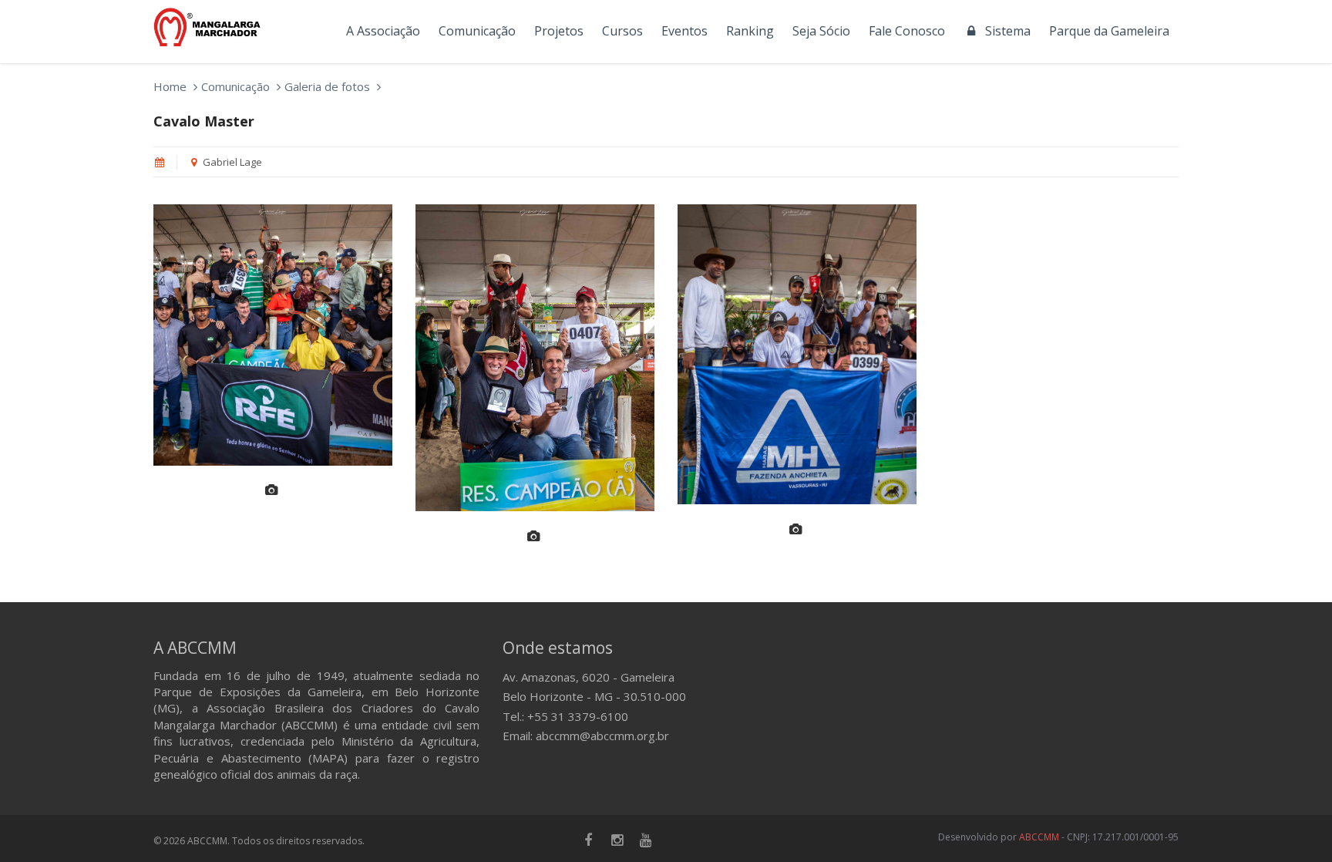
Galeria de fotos (327, 86)
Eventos (684, 30)
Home (170, 86)
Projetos (559, 30)
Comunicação (477, 30)
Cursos (622, 30)
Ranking (750, 30)
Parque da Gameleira (1109, 30)
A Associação (383, 30)
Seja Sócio (821, 30)
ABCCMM (1039, 836)
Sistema (1005, 30)
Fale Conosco (907, 30)
